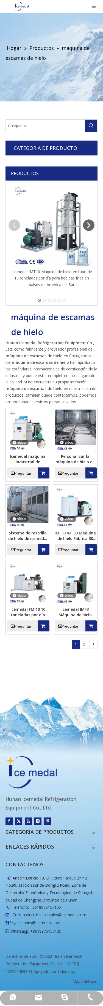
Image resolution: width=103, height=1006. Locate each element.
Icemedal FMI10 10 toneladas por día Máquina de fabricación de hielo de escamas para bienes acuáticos (28, 612)
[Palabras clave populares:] (91, 126)
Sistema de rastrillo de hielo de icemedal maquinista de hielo (28, 535)
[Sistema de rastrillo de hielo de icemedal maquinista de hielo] (28, 506)
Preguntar (22, 473)
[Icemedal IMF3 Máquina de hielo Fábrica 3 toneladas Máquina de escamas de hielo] (75, 582)
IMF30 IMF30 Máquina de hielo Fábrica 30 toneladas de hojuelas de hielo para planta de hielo (75, 535)
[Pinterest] (47, 821)
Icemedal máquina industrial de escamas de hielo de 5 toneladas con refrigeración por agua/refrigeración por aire (28, 459)
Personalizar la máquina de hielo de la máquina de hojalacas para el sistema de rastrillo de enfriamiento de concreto (75, 459)
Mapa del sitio (85, 981)
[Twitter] (18, 821)
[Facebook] (9, 821)
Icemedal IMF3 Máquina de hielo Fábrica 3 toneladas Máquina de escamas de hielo (75, 612)
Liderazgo (66, 971)
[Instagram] (37, 821)
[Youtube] (28, 821)
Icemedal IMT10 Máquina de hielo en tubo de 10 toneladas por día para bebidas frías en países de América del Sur (51, 278)
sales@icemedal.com (67, 914)
